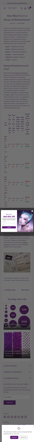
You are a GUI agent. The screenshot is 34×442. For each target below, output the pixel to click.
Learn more (16, 434)
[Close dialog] (32, 211)
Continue (9, 227)
